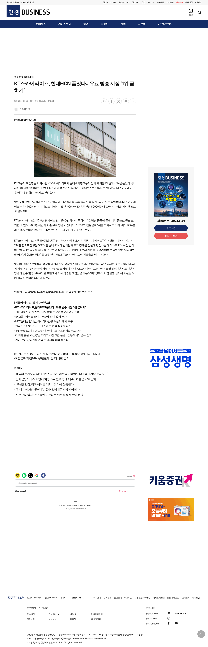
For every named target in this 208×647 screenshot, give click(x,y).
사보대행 (160, 2)
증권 (85, 23)
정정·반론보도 (173, 597)
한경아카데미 (97, 614)
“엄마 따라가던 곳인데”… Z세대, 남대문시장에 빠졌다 (47, 389)
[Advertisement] (104, 51)
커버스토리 (64, 23)
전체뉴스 (41, 23)
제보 (179, 2)
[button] (190, 12)
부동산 (104, 23)
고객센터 (186, 597)
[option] (171, 358)
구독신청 (189, 2)
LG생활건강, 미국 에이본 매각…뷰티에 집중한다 (45, 384)
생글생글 (52, 619)
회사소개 (97, 597)
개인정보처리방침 (142, 597)
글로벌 (142, 23)
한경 (109, 2)
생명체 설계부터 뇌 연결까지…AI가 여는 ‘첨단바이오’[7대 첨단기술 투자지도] (62, 374)
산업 (123, 23)
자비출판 (170, 2)
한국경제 (31, 614)
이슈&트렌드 (165, 23)
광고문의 (118, 597)
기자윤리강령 (159, 597)
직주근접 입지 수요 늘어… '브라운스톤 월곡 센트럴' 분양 (49, 394)
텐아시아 (31, 619)
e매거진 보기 (171, 235)
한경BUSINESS (26, 76)
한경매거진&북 (13, 2)
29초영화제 (96, 619)
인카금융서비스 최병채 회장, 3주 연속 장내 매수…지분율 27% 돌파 (56, 379)
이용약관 (128, 597)
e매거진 (198, 2)
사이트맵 (196, 597)
